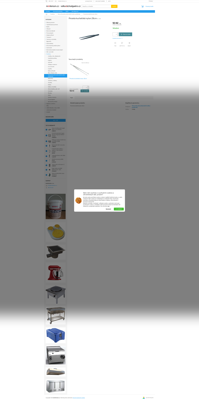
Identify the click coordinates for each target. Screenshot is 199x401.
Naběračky (50, 78)
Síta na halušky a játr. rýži (54, 89)
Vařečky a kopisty (52, 97)
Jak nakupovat (88, 1)
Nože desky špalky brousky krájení (54, 50)
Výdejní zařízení (50, 35)
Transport (48, 37)
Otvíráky (50, 82)
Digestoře (48, 41)
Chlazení (48, 29)
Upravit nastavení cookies (79, 398)
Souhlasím (119, 209)
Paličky (49, 85)
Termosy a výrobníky (51, 39)
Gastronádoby (49, 43)
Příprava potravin (50, 22)
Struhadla (50, 91)
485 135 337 (50, 187)
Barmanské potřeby (52, 101)
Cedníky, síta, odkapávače (54, 56)
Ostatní (48, 112)
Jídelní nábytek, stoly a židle (53, 108)
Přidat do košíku (127, 34)
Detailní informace (117, 38)
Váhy (47, 106)
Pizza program (49, 33)
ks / (55, 120)
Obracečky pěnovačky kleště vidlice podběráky (56, 75)
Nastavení (108, 209)
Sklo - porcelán (49, 52)
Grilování (50, 62)
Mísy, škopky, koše (52, 73)
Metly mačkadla (51, 71)
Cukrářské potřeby (52, 58)
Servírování (49, 48)
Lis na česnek (51, 66)
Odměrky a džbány (52, 80)
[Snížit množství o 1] (118, 35)
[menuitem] (47, 11)
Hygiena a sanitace (50, 103)
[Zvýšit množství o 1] (118, 33)
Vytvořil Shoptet (149, 398)
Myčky (47, 27)
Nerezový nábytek (50, 31)
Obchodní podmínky (100, 1)
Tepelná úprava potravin (52, 24)
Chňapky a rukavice (52, 64)
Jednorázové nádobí (51, 110)
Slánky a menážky (52, 87)
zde (108, 206)
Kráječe (50, 60)
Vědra (49, 95)
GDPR (109, 1)
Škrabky (50, 93)
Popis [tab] (71, 97)
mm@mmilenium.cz (52, 185)
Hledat (114, 6)
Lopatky (50, 69)
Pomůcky (48, 54)
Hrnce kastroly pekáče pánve (53, 45)
